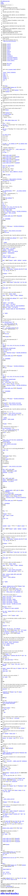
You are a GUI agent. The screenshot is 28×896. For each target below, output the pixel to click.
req (4, 270)
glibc (3, 893)
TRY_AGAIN (12, 212)
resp (7, 596)
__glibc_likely (7, 659)
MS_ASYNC (6, 816)
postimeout (18, 591)
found (4, 73)
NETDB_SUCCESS (16, 603)
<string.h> (9, 51)
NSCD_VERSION (11, 72)
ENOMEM (7, 218)
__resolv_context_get (19, 149)
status (4, 206)
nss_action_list (6, 134)
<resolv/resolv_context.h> (12, 59)
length (14, 208)
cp (3, 313)
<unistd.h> (9, 54)
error (4, 79)
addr (17, 305)
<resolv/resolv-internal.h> (12, 57)
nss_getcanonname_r (7, 428)
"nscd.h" (8, 64)
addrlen (4, 470)
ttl (10, 209)
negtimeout (24, 761)
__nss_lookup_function (21, 190)
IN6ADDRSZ (11, 252)
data (7, 208)
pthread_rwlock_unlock (8, 828)
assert (4, 615)
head (24, 586)
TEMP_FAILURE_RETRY (9, 752)
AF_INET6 (14, 251)
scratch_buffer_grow (8, 215)
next (8, 239)
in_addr (14, 470)
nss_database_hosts (23, 143)
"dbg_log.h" (9, 63)
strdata (14, 293)
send (16, 752)
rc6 (3, 203)
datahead (7, 91)
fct (4, 326)
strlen (9, 257)
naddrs (4, 75)
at (21, 206)
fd (6, 625)
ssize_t (4, 167)
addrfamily (5, 472)
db (22, 269)
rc (5, 442)
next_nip (7, 232)
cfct (3, 429)
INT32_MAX (11, 165)
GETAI (7, 872)
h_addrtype (12, 577)
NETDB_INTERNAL (22, 211)
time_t (6, 85)
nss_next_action (7, 702)
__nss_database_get (12, 143)
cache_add (7, 821)
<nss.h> (8, 50)
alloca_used (5, 287)
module (8, 707)
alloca (15, 282)
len (10, 873)
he (4, 123)
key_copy (5, 611)
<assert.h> (9, 44)
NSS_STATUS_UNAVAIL (16, 179)
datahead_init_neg (11, 778)
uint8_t (4, 295)
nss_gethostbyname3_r (7, 322)
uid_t (8, 90)
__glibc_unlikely (7, 120)
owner (12, 879)
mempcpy (8, 305)
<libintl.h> (9, 47)
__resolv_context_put (7, 799)
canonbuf (17, 162)
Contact (2, 3)
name (9, 255)
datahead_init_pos (11, 586)
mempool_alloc (17, 269)
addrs (16, 295)
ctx (4, 150)
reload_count (6, 728)
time (14, 738)
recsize (24, 630)
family (7, 248)
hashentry (17, 90)
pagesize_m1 (22, 810)
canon (4, 255)
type (16, 821)
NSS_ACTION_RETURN (8, 703)
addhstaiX (5, 857)
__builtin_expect (15, 761)
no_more (4, 143)
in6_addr (15, 479)
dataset (7, 109)
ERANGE (9, 211)
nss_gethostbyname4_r (7, 190)
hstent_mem (10, 493)
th (3, 346)
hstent (7, 496)
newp (12, 659)
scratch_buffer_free (7, 838)
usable (6, 677)
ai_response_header (12, 69)
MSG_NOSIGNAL (7, 753)
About (2, 2)
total (3, 260)
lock (21, 828)
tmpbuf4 (17, 159)
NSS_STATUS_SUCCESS (15, 230)
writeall (4, 691)
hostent (7, 336)
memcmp (6, 631)
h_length (12, 419)
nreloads (19, 590)
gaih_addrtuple (9, 197)
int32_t (4, 165)
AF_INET (13, 248)
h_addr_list (13, 414)
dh (15, 590)
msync (4, 812)
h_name (11, 515)
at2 (21, 237)
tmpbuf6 (17, 156)
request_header (6, 88)
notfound (11, 748)
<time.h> (8, 53)
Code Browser (9, 886)
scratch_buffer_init (7, 156)
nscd (8, 893)
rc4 (3, 375)
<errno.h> (9, 45)
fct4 (5, 195)
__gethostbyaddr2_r (9, 490)
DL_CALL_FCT (11, 206)
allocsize (18, 628)
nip (7, 144)
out (5, 227)
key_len (7, 270)
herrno (4, 205)
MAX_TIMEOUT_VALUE (16, 171)
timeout (4, 586)
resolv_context (9, 149)
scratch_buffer (9, 155)
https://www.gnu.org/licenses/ (9, 41)
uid (13, 823)
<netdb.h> (9, 48)
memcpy (10, 611)
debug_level (14, 120)
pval (13, 812)
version (4, 72)
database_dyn (13, 87)
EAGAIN (17, 718)
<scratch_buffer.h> (11, 60)
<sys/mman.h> (10, 56)
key (7, 125)
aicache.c (14, 893)
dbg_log (4, 124)
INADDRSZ (11, 249)
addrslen (5, 76)
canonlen (5, 78)
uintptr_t (4, 810)
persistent (8, 806)
